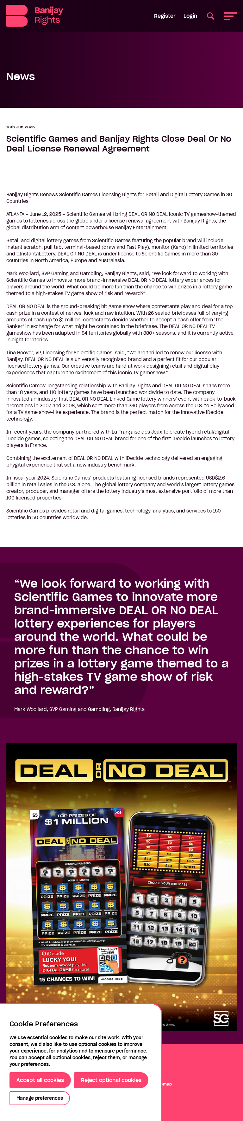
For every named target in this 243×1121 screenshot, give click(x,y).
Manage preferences (39, 1098)
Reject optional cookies (111, 1080)
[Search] (211, 16)
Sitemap (164, 1084)
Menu (230, 16)
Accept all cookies (40, 1080)
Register (165, 16)
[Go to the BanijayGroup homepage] (34, 16)
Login (190, 16)
